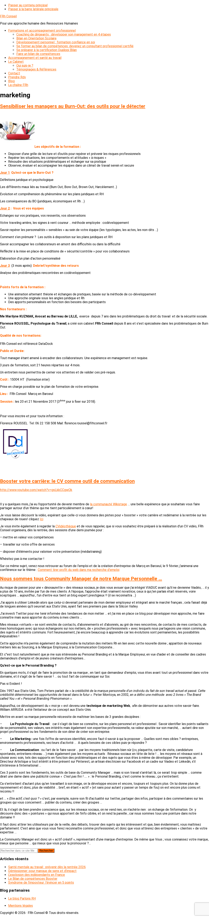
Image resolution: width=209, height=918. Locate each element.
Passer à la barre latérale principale (33, 9)
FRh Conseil (8, 16)
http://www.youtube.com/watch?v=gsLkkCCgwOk (36, 490)
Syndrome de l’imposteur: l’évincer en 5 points (41, 882)
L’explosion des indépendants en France (36, 875)
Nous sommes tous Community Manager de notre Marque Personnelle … (81, 579)
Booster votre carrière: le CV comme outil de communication (67, 481)
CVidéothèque (66, 526)
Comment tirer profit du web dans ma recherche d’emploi (78, 570)
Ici (41, 519)
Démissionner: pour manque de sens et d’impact (42, 871)
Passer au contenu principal (28, 5)
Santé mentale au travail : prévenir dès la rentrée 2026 (47, 867)
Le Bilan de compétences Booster (32, 879)
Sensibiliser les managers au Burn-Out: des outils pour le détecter (72, 106)
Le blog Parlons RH (22, 898)
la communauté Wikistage (108, 504)
